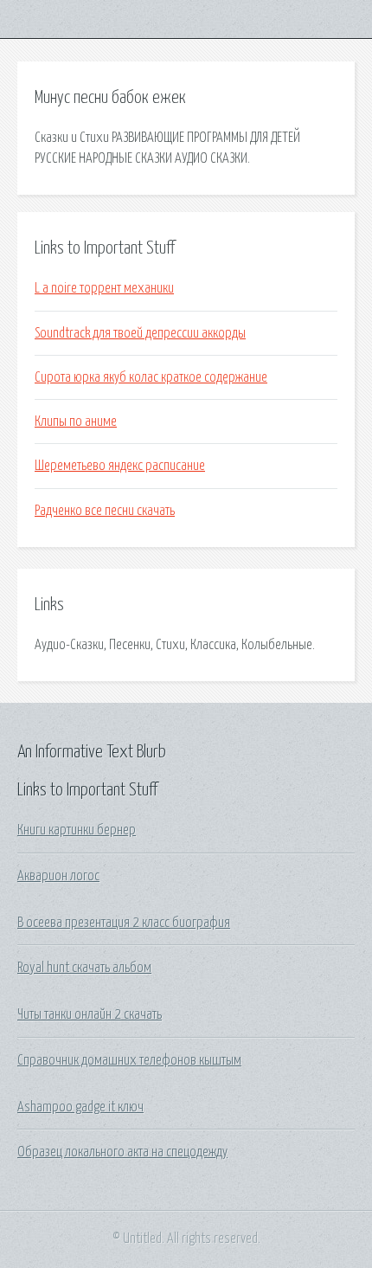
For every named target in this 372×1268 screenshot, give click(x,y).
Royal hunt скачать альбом (84, 968)
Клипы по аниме (76, 421)
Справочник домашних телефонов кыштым (129, 1060)
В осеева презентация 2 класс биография (123, 923)
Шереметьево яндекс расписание (120, 466)
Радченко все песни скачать (105, 511)
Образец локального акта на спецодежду (122, 1152)
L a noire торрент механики (104, 288)
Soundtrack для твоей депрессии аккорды (140, 333)
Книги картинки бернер (76, 830)
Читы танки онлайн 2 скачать (89, 1014)
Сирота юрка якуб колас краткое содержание (151, 377)
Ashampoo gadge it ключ (80, 1107)
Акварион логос (58, 876)
